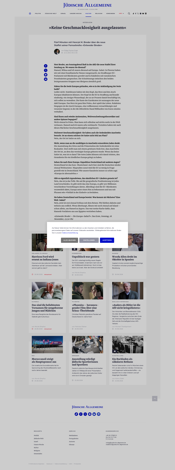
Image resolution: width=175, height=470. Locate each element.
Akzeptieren (107, 240)
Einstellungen (89, 240)
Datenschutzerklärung (70, 233)
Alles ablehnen (69, 240)
